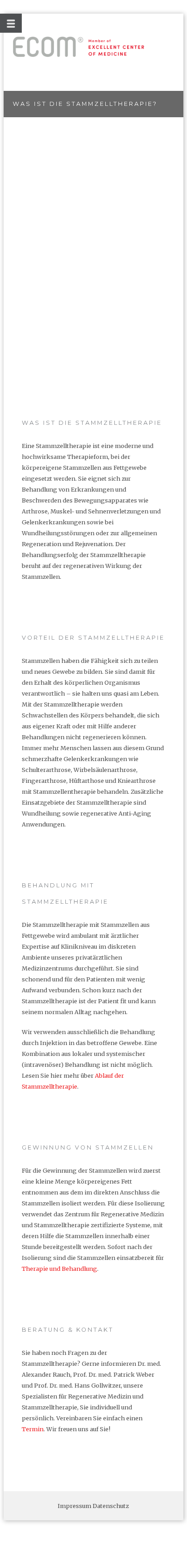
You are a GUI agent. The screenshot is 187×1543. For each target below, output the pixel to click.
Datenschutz (111, 1505)
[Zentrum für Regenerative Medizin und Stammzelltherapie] (78, 46)
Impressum (74, 1505)
